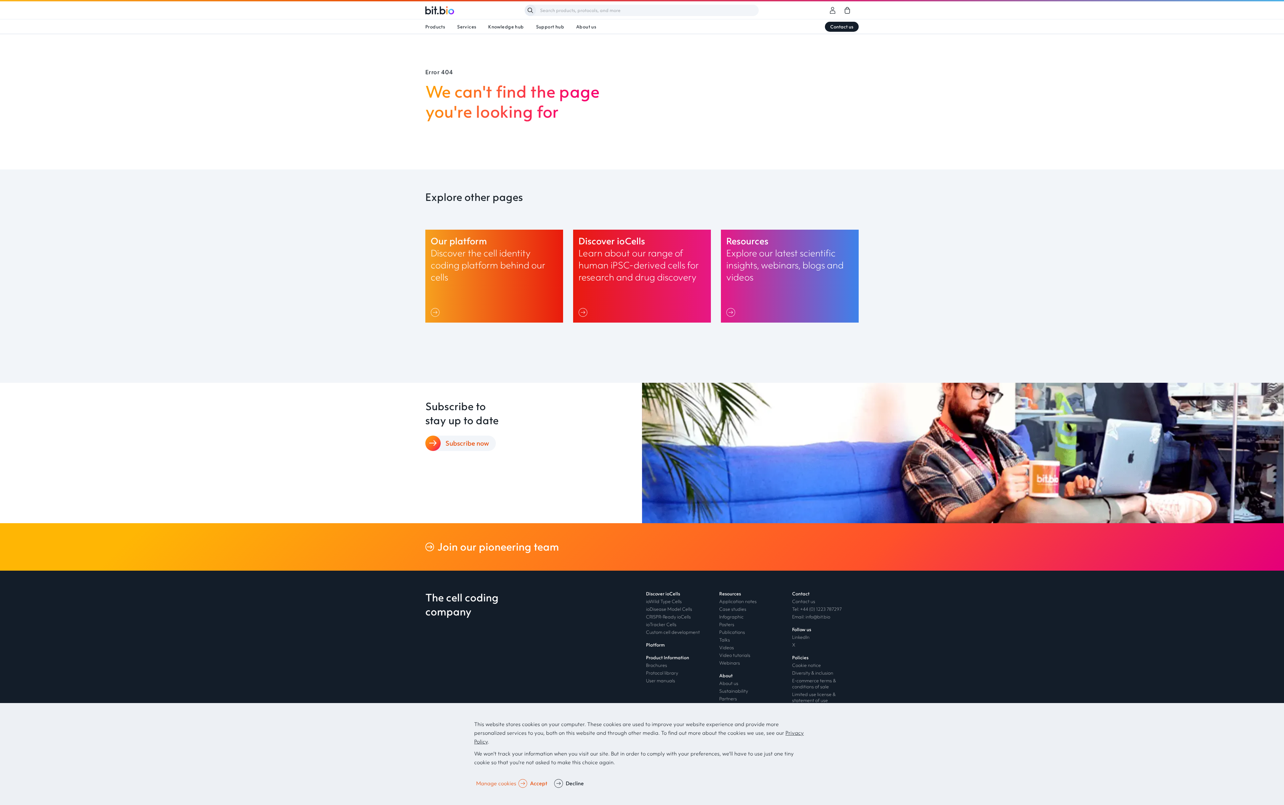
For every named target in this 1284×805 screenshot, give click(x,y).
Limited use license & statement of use (814, 697)
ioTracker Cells (661, 624)
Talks (724, 640)
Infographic (731, 617)
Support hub (550, 27)
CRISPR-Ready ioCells (668, 617)
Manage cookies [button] (496, 783)
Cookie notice (806, 665)
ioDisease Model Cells (669, 609)
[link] (847, 10)
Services (466, 27)
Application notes (738, 601)
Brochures (656, 665)
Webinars (729, 663)
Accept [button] (538, 783)
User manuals (660, 681)
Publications (732, 632)
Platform (655, 645)
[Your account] (832, 10)
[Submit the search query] (530, 10)
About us (586, 27)
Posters (726, 624)
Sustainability (733, 691)
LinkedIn (801, 637)
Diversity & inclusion (812, 673)
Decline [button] (575, 783)
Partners (728, 699)
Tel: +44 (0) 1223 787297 (817, 609)
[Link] (436, 312)
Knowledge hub (506, 27)
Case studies (732, 609)
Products (435, 27)
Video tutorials (734, 655)
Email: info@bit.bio (811, 617)
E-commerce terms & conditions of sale (814, 684)
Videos (726, 648)
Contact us (841, 27)
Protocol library (662, 673)
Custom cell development (673, 632)
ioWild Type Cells (664, 601)
